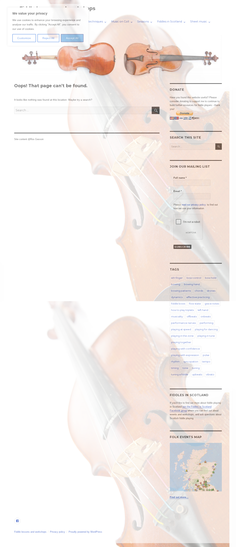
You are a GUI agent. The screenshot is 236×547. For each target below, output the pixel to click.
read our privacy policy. (194, 204)
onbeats (206, 316)
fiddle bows (178, 303)
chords (199, 290)
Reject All (48, 38)
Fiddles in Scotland (169, 21)
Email (177, 191)
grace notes (212, 303)
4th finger (177, 277)
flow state (195, 303)
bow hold (210, 277)
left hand (203, 310)
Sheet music (198, 21)
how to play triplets (182, 310)
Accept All (72, 38)
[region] (47, 26)
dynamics (177, 297)
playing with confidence (185, 348)
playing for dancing (206, 329)
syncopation (190, 361)
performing (206, 322)
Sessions (143, 21)
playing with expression (185, 355)
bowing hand (192, 284)
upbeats (197, 374)
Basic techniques (92, 21)
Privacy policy (57, 531)
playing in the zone (182, 335)
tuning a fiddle (179, 374)
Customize (24, 38)
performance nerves (183, 322)
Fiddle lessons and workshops (30, 531)
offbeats (192, 316)
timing (175, 368)
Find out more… (179, 497)
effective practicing (198, 297)
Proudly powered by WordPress (85, 531)
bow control (194, 277)
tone (185, 368)
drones (211, 290)
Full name (180, 177)
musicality (177, 316)
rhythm (175, 361)
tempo (206, 361)
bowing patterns (181, 290)
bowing (175, 284)
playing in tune (206, 335)
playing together (181, 342)
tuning (196, 368)
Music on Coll (120, 21)
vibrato (210, 374)
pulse (206, 355)
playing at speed (181, 329)
